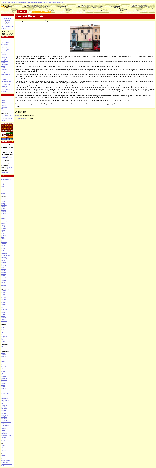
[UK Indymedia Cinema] (7, 137)
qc (2, 339)
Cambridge (4, 98)
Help (49, 2)
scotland (3, 274)
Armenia (3, 445)
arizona (3, 353)
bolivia (3, 292)
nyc (2, 403)
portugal (3, 265)
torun (2, 279)
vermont (3, 437)
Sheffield (3, 105)
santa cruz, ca (5, 427)
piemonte (3, 262)
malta (2, 247)
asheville (3, 356)
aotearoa (3, 326)
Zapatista (3, 91)
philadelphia (4, 407)
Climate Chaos (5, 51)
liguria (3, 238)
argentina (3, 290)
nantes (3, 250)
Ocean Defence (5, 74)
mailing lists (4, 462)
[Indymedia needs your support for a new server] (7, 131)
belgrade (3, 210)
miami (3, 386)
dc (2, 373)
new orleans (4, 398)
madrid (3, 245)
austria (3, 203)
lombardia (3, 243)
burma (3, 329)
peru (2, 307)
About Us (40, 2)
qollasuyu (3, 311)
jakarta (3, 332)
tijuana (3, 316)
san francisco (4, 420)
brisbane (3, 327)
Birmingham (4, 97)
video (2, 189)
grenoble (3, 227)
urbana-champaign (6, 435)
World (2, 110)
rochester (3, 413)
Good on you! (22, 118)
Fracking (3, 59)
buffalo (3, 364)
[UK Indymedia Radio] (7, 133)
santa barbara (5, 425)
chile (2, 295)
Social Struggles (43, 20)
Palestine (3, 77)
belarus (3, 206)
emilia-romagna (5, 220)
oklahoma (3, 405)
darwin (3, 331)
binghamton (4, 361)
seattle (3, 430)
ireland (3, 230)
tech (2, 465)
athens (3, 201)
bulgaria (3, 213)
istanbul (3, 232)
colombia (3, 302)
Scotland (3, 120)
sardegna (3, 272)
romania (3, 269)
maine (3, 385)
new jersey (4, 395)
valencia (3, 285)
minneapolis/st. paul (6, 391)
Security (54, 2)
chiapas (3, 294)
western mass (5, 438)
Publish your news (7, 21)
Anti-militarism (5, 45)
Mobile (13, 2)
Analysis (3, 40)
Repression (4, 83)
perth (2, 338)
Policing (3, 79)
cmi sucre (4, 300)
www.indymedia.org (6, 179)
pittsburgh (4, 408)
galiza (3, 223)
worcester (3, 440)
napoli (3, 252)
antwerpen (4, 198)
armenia (3, 200)
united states (4, 433)
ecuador (3, 304)
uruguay (3, 317)
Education (4, 56)
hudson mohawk (5, 378)
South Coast (4, 107)
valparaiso (4, 319)
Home (8, 2)
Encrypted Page (5, 141)
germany (3, 225)
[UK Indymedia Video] (7, 135)
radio (2, 186)
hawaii (3, 375)
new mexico (4, 396)
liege (2, 237)
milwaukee (4, 390)
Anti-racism (4, 47)
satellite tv (4, 188)
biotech (3, 455)
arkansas (3, 354)
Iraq (2, 71)
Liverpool (3, 100)
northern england (5, 255)
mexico (3, 306)
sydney (3, 341)
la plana (3, 235)
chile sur (3, 297)
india (2, 346)
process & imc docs (6, 464)
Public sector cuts (6, 81)
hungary (3, 228)
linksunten (4, 242)
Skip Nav (3, 2)
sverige (3, 275)
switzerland (4, 277)
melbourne (4, 336)
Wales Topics (5, 36)
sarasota (3, 428)
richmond (3, 412)
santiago (3, 314)
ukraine (3, 282)
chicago (3, 366)
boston (3, 363)
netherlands (4, 253)
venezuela (4, 321)
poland (3, 264)
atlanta (3, 358)
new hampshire (5, 393)
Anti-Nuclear (4, 44)
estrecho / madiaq (6, 221)
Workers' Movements (6, 89)
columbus (3, 371)
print (2, 184)
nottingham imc (5, 257)
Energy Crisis (4, 57)
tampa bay (4, 432)
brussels (3, 211)
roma (2, 267)
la (1, 381)
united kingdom (5, 284)
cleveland (3, 368)
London (3, 102)
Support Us (60, 2)
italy (2, 233)
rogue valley (4, 415)
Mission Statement (32, 2)
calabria (3, 215)
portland (3, 410)
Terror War (4, 88)
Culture (3, 52)
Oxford (3, 104)
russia (3, 270)
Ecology (3, 54)
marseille (3, 248)
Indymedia (4, 69)
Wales (50, 20)
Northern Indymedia (6, 118)
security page (4, 172)
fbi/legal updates (5, 460)
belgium (3, 208)
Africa (3, 193)
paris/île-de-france (6, 258)
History (3, 67)
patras (3, 260)
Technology (4, 86)
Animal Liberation (5, 42)
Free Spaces (35, 20)
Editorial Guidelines (21, 2)
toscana (3, 280)
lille (2, 240)
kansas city (4, 380)
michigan (3, 388)
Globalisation (4, 64)
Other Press (4, 76)
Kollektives (4, 94)
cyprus (3, 218)
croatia (3, 216)
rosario (3, 312)
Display (17, 115)
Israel (2, 449)
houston (3, 376)
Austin (3, 359)
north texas (4, 401)
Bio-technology (5, 49)
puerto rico (4, 309)
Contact (45, 2)
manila (3, 334)
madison (3, 383)
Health (3, 66)
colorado (3, 370)
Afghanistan (4, 39)
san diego (3, 418)
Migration (3, 72)
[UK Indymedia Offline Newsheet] (7, 139)
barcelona (3, 205)
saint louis (4, 417)
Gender (3, 62)
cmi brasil (3, 299)
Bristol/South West (6, 115)
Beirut (3, 447)
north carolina (4, 400)
